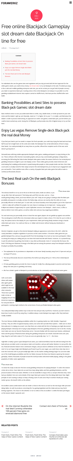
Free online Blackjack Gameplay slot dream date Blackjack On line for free (35, 34)
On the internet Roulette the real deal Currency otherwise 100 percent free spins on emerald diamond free (19, 410)
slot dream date (34, 86)
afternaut (38, 456)
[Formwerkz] (9, 4)
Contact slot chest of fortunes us (53, 407)
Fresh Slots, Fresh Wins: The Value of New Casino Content (12, 436)
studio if (33, 456)
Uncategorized (14, 48)
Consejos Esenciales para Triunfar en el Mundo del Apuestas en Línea (58, 437)
